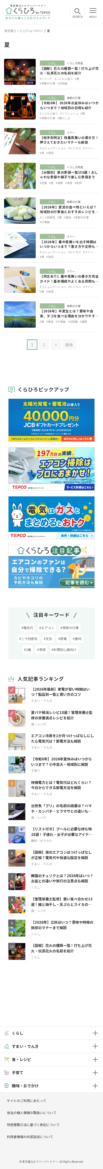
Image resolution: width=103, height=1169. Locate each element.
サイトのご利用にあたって (26, 1100)
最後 (69, 344)
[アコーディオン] (95, 1033)
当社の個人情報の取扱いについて (31, 1112)
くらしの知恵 (75, 63)
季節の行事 (73, 98)
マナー (71, 132)
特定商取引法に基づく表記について (33, 1124)
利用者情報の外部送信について (30, 1136)
